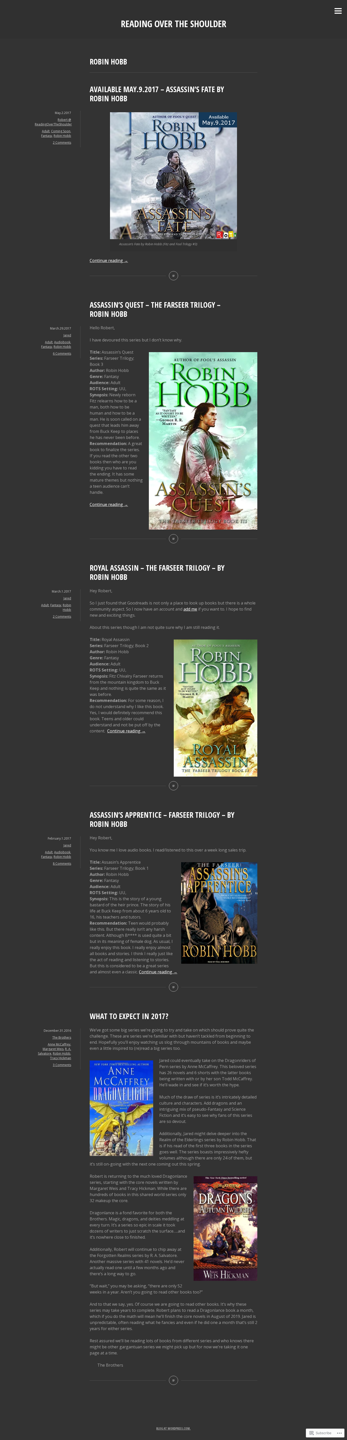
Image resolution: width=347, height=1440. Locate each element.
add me (190, 609)
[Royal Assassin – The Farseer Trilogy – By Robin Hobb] (173, 785)
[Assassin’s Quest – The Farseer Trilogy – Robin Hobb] (173, 538)
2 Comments (62, 142)
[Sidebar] (338, 11)
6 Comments (62, 353)
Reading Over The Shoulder (173, 24)
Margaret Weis (53, 1049)
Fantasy (46, 136)
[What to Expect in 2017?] (173, 1380)
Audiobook (62, 342)
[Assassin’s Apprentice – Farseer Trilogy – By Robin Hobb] (173, 987)
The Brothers (61, 1037)
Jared (67, 335)
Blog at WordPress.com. (173, 1428)
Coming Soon (60, 131)
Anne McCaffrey (59, 1044)
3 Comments (62, 1065)
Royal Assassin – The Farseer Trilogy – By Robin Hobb (157, 572)
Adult (46, 131)
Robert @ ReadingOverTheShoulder (53, 122)
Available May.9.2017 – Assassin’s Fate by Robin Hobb (157, 94)
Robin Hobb (62, 136)
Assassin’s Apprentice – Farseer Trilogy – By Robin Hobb (162, 819)
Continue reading (109, 260)
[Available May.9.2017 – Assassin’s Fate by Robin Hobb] (173, 275)
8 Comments (62, 863)
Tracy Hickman (60, 1058)
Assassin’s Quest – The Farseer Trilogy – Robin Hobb (155, 309)
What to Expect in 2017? (129, 1016)
